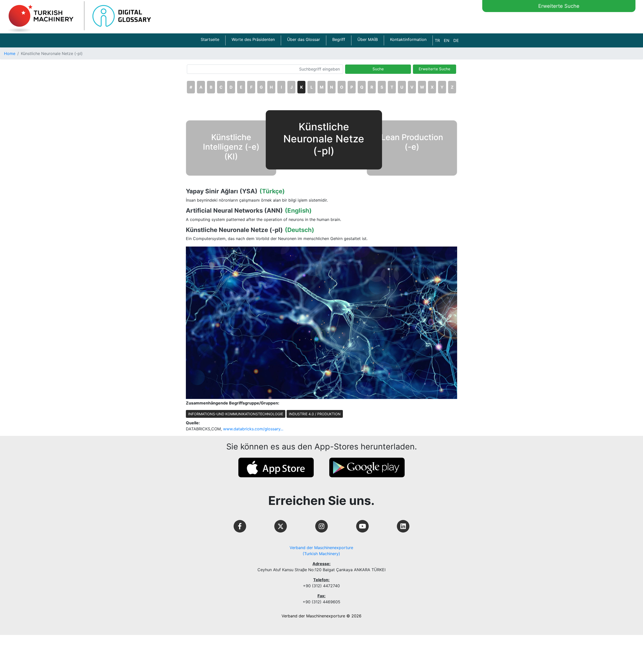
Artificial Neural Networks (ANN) (234, 210)
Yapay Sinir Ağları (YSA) (221, 191)
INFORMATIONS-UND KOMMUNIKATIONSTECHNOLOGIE (235, 414)
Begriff (338, 39)
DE (456, 40)
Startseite (210, 39)
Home (9, 53)
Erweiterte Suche (558, 6)
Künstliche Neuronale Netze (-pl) (234, 229)
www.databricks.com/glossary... (253, 428)
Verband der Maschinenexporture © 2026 (321, 615)
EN (446, 40)
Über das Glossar (303, 39)
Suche (378, 69)
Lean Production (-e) (412, 142)
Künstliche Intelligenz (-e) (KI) (231, 146)
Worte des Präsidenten (253, 39)
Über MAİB (367, 39)
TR (437, 40)
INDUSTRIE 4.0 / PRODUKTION (315, 414)
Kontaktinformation (408, 39)
